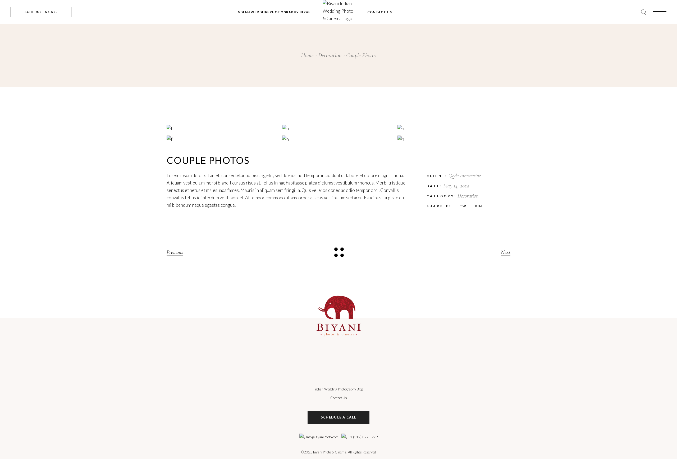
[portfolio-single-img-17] (453, 128)
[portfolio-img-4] (223, 128)
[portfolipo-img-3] (223, 139)
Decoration (468, 195)
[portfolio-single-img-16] (338, 128)
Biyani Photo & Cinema (329, 452)
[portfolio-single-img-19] (453, 139)
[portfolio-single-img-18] (338, 139)
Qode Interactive (465, 175)
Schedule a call (338, 417)
